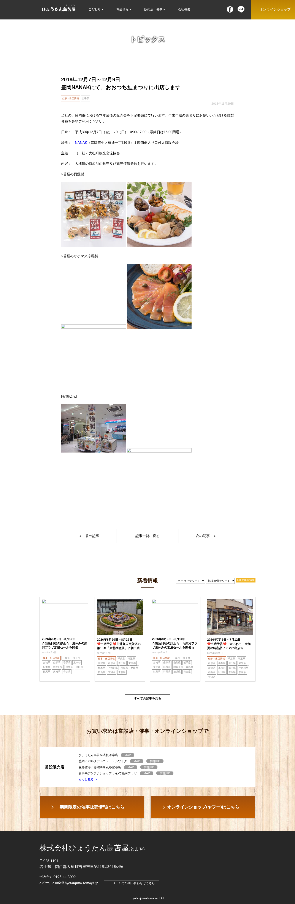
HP (155, 761)
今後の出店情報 (245, 580)
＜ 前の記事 (88, 536)
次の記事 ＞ (206, 536)
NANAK (81, 142)
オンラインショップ (275, 9)
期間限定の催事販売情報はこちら (92, 807)
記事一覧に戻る (147, 536)
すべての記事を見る (147, 698)
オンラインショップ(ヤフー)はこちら (203, 807)
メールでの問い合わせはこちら (134, 883)
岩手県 (85, 98)
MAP (127, 755)
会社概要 (184, 9)
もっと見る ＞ (88, 779)
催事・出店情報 (70, 98)
